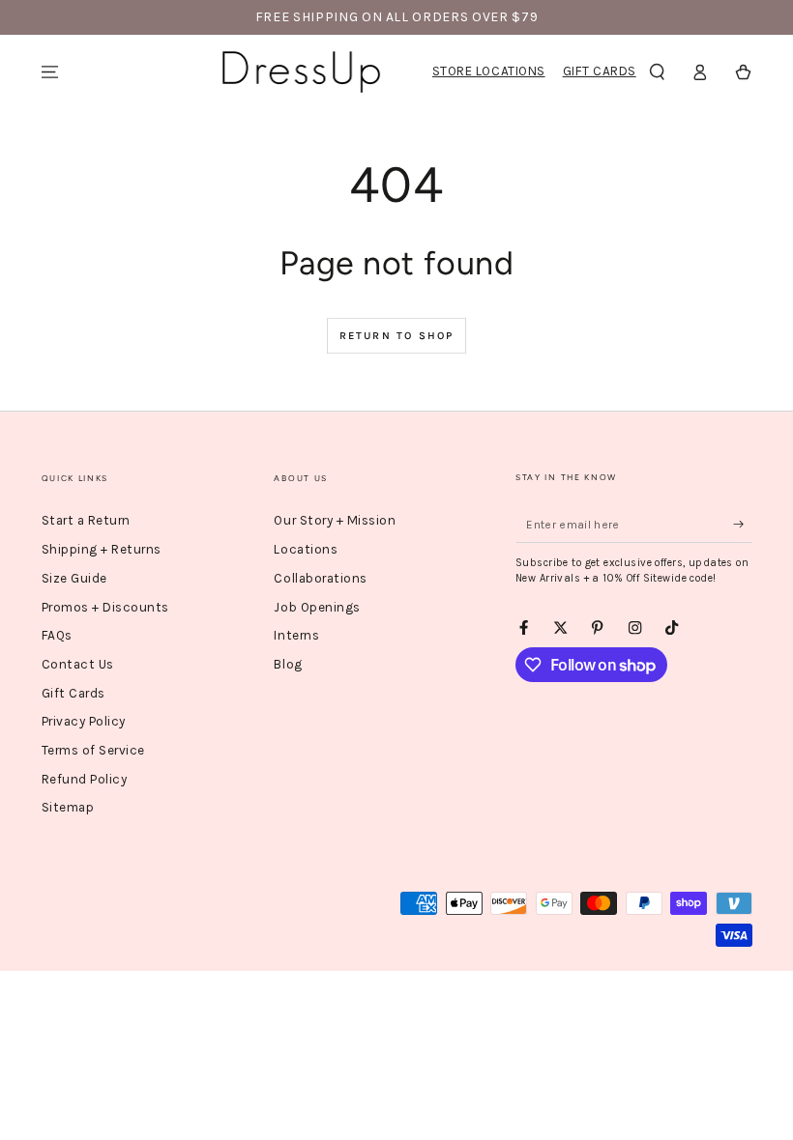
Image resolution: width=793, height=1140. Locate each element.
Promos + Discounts (105, 607)
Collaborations (320, 578)
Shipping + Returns (102, 549)
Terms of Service (93, 750)
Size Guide (74, 578)
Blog (288, 664)
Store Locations (488, 71)
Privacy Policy (84, 721)
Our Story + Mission (335, 520)
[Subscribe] (742, 524)
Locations (306, 549)
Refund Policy (85, 779)
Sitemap (68, 807)
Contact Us (78, 664)
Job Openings (317, 607)
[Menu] (50, 72)
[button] (657, 72)
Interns (296, 635)
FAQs (57, 635)
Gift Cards (599, 71)
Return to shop (397, 335)
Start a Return (86, 520)
